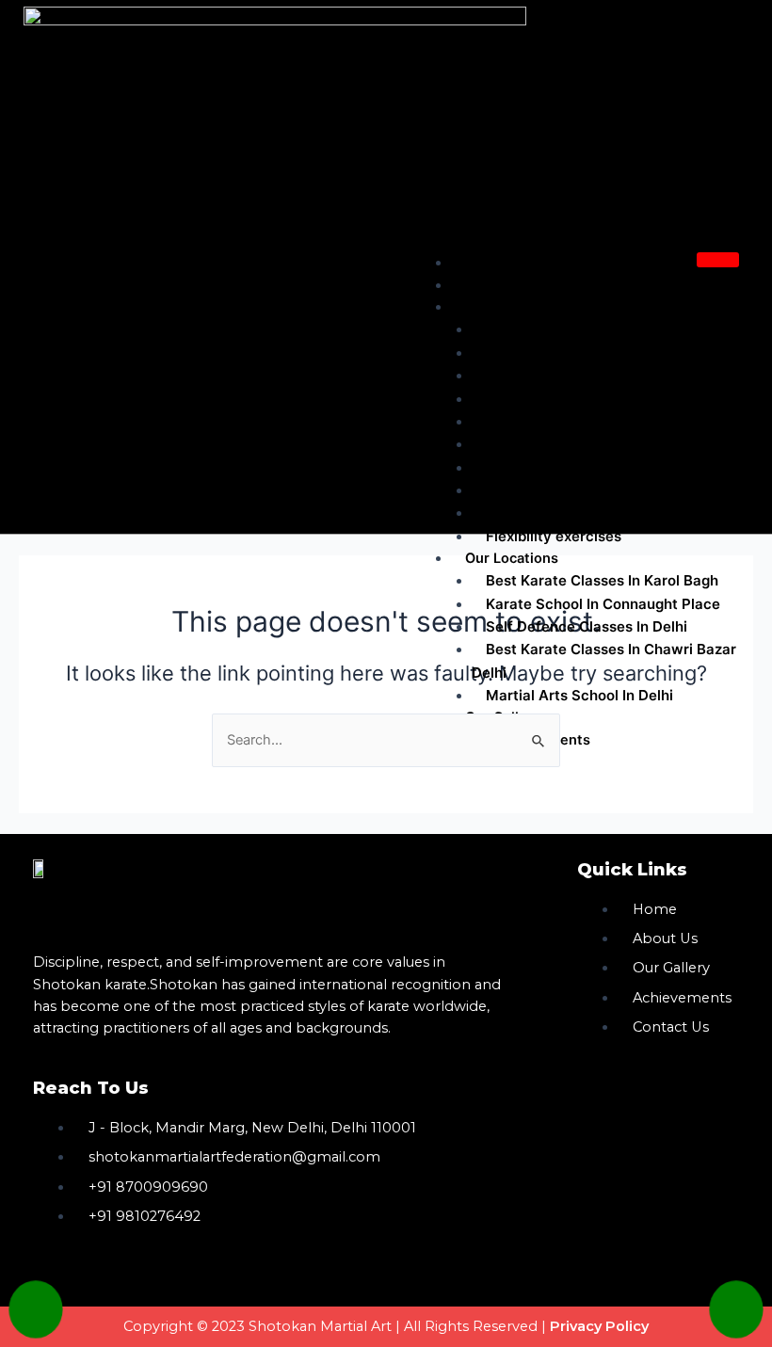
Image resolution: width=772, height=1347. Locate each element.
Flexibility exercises (553, 536)
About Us (496, 285)
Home (485, 262)
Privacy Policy (599, 1326)
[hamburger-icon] (718, 259)
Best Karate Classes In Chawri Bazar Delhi (604, 660)
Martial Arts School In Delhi (579, 695)
